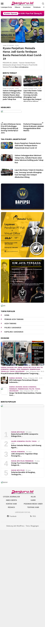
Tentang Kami (33, 507)
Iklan (33, 497)
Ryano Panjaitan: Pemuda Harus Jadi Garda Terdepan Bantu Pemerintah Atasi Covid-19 (22, 53)
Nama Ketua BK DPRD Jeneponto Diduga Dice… (24, 435)
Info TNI (40, 367)
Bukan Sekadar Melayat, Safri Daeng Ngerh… (26, 446)
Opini (18, 369)
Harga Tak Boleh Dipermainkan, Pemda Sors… (25, 394)
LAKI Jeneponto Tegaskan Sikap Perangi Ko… (24, 455)
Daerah (3, 367)
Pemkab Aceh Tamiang (14, 319)
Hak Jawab (18, 367)
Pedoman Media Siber (33, 504)
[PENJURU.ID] (22, 3)
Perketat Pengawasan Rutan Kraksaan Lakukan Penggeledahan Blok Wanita (33, 127)
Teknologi (5, 371)
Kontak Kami (11, 504)
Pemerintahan (35, 369)
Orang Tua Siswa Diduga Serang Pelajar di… (24, 464)
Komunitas (5, 369)
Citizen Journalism (11, 497)
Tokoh (12, 371)
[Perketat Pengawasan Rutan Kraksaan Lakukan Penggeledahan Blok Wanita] (33, 116)
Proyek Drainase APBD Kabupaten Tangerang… (20, 373)
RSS (34, 516)
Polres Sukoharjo (12, 328)
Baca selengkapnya (21, 67)
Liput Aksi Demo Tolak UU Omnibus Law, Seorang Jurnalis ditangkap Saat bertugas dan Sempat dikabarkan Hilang (32, 96)
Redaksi (11, 507)
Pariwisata (25, 369)
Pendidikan (29, 461)
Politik (31, 389)
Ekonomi (10, 367)
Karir (33, 500)
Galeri (13, 441)
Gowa (6, 315)
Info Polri (32, 367)
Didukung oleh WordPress (15, 526)
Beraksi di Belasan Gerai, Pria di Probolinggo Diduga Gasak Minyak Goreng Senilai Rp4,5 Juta (11, 128)
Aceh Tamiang (10, 323)
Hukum (25, 367)
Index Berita (11, 500)
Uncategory (20, 371)
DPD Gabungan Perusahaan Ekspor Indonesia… (23, 381)
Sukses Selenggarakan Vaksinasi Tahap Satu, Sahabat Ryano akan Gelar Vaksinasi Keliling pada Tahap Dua (12, 95)
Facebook (13, 516)
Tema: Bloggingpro (32, 526)
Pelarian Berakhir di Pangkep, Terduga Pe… (23, 473)
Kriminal (12, 369)
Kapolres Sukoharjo (13, 332)
